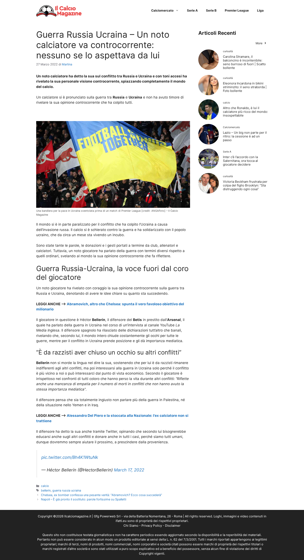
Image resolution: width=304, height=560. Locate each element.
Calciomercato (162, 10)
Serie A (192, 10)
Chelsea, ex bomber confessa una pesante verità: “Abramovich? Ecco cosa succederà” (101, 495)
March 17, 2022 (129, 469)
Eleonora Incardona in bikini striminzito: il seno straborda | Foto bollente (245, 87)
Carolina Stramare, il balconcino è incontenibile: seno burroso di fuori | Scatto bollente (244, 62)
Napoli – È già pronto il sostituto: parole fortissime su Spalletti (83, 499)
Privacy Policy (151, 526)
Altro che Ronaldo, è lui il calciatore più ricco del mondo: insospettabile (245, 111)
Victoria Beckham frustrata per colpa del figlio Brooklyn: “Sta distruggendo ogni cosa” (245, 185)
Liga (260, 10)
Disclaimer (173, 526)
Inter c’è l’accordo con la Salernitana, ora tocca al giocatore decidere (240, 160)
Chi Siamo (130, 526)
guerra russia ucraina (66, 490)
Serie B (211, 10)
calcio (45, 486)
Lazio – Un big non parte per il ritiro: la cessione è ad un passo (245, 136)
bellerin (46, 490)
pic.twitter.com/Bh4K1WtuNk (69, 457)
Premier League (237, 10)
